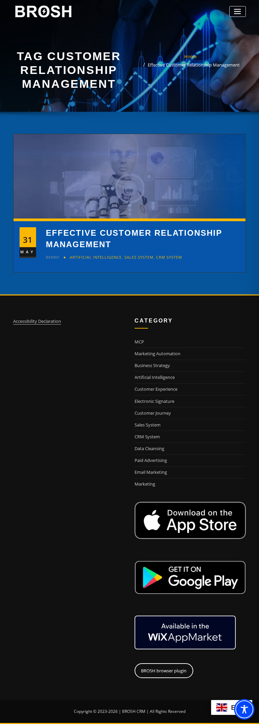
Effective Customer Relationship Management (194, 65)
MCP (139, 342)
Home (190, 56)
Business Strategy (152, 365)
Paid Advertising (151, 460)
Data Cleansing (149, 448)
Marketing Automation (157, 354)
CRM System (169, 257)
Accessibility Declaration (37, 321)
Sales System (138, 257)
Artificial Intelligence (96, 257)
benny (52, 257)
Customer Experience (156, 389)
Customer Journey (153, 413)
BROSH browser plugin (163, 671)
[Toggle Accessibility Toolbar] (244, 709)
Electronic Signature (154, 401)
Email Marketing (151, 472)
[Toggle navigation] (237, 11)
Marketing (145, 484)
